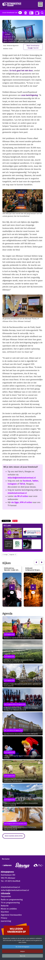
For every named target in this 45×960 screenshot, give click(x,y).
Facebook (27, 481)
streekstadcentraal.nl (17, 493)
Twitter (35, 481)
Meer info (22, 956)
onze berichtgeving (29, 95)
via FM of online (21, 496)
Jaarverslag (6, 921)
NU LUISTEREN (31, 12)
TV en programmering (10, 902)
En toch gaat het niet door (21, 70)
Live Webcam (25, 12)
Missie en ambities (9, 909)
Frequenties (6, 896)
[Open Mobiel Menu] (40, 4)
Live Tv (37, 12)
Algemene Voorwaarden (11, 915)
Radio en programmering (12, 899)
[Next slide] (42, 865)
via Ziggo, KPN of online (21, 502)
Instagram (12, 484)
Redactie (4, 906)
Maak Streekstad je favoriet (33, 47)
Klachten (5, 912)
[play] (20, 12)
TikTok (22, 484)
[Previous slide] (2, 865)
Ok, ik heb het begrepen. (23, 947)
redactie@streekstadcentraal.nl (22, 478)
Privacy (4, 918)
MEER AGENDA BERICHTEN (13, 836)
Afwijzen (22, 951)
